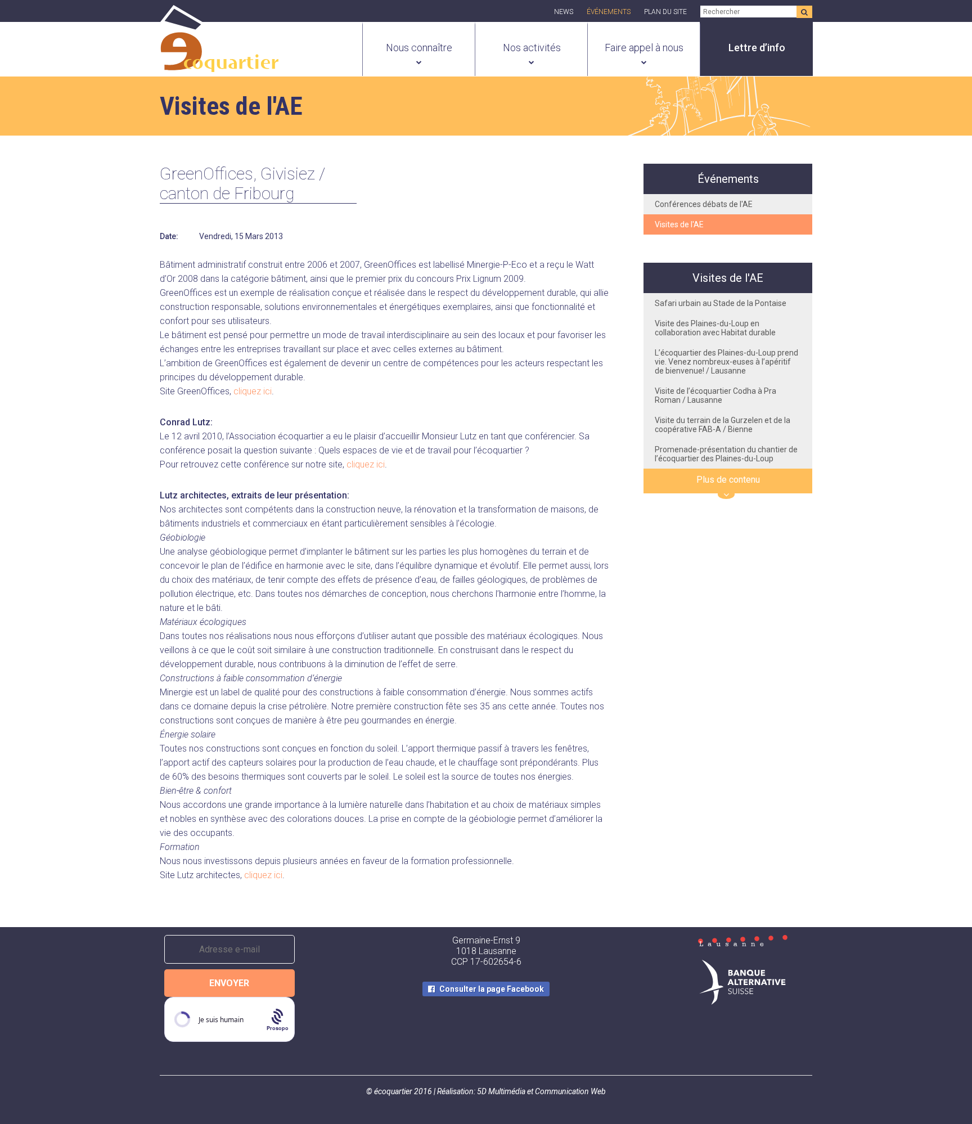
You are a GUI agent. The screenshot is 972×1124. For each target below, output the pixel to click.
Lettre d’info (756, 47)
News (563, 12)
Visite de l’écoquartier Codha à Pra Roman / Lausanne (715, 395)
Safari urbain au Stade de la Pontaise (720, 303)
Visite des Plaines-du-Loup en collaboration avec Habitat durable (715, 328)
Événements (609, 12)
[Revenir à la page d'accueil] (219, 66)
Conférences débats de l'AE (704, 204)
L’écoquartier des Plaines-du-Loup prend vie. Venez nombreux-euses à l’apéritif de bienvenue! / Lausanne (726, 361)
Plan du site (665, 12)
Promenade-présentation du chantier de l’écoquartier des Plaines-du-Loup (726, 454)
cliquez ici (252, 391)
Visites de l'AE (679, 224)
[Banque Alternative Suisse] (742, 983)
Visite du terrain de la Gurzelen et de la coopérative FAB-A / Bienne (722, 425)
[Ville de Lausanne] (742, 941)
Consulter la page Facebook (491, 988)
